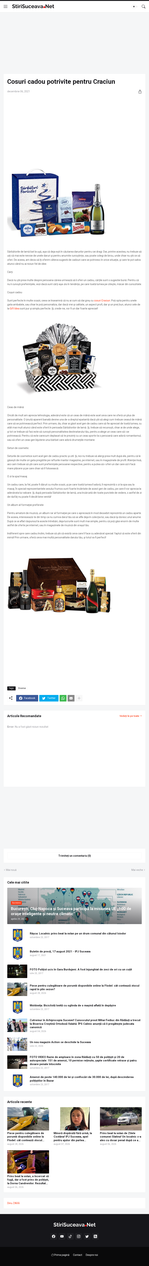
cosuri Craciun (102, 300)
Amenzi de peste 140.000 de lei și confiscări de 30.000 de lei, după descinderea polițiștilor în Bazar (82, 1078)
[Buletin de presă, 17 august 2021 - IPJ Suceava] (17, 953)
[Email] (71, 698)
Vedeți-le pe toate (129, 716)
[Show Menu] (5, 6)
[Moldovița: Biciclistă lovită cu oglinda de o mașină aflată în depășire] (17, 1007)
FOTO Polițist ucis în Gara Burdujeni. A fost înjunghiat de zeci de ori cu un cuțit (81, 969)
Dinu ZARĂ (13, 1203)
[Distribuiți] (139, 91)
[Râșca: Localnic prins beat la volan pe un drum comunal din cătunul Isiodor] (17, 935)
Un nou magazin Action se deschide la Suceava (60, 1042)
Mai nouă (11, 869)
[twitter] (87, 1236)
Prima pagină (61, 1254)
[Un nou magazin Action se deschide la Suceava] (17, 1044)
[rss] (95, 1236)
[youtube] (62, 1236)
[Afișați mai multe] (79, 698)
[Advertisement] (74, 43)
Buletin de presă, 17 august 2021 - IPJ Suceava (60, 951)
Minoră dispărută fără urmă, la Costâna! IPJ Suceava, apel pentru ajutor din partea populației (73, 1137)
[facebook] (53, 1236)
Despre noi (92, 1254)
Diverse (22, 688)
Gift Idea (14, 308)
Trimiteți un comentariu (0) (74, 855)
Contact (77, 1254)
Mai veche (137, 869)
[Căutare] (143, 6)
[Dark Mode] (135, 6)
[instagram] (78, 1236)
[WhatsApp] (63, 698)
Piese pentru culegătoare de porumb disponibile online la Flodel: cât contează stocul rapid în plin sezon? (84, 987)
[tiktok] (70, 1236)
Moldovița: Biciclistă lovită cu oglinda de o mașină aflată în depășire (73, 1005)
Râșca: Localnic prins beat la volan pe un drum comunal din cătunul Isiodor (78, 933)
